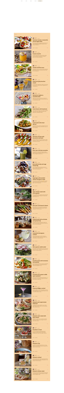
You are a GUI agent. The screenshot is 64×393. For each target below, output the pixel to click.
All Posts (16, 34)
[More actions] (47, 38)
